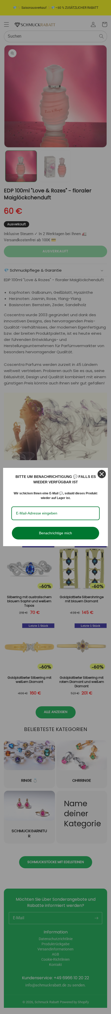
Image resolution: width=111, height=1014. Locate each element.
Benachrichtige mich (55, 533)
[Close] (102, 474)
